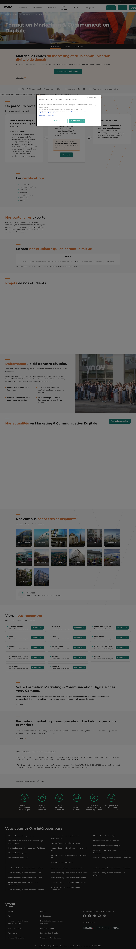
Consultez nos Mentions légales (49, 112)
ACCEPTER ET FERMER (77, 120)
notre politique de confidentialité (77, 111)
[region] (68, 110)
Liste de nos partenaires (46, 115)
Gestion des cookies (60, 120)
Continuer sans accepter (93, 97)
